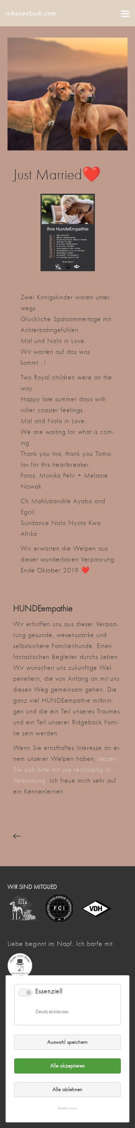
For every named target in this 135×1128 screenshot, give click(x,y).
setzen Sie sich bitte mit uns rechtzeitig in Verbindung (65, 770)
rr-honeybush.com (31, 13)
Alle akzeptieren (67, 1066)
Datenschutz (67, 1108)
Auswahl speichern (67, 1042)
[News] (29, 836)
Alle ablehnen (67, 1089)
